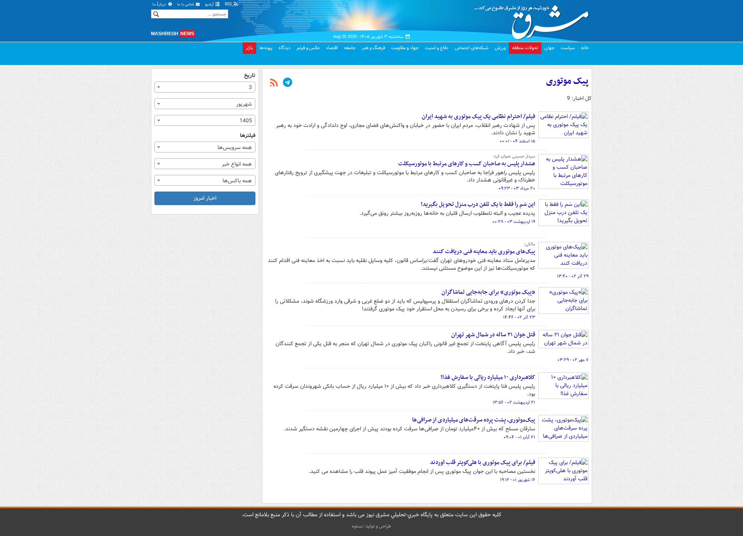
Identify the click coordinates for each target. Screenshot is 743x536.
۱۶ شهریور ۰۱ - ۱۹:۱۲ (517, 479)
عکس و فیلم (308, 47)
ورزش (500, 47)
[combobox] (204, 87)
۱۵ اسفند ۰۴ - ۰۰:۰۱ (517, 141)
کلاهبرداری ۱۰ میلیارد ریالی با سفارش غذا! (487, 377)
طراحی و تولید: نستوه (371, 526)
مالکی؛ (529, 244)
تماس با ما (186, 4)
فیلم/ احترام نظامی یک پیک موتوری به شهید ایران (478, 116)
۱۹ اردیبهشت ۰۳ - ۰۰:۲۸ (513, 221)
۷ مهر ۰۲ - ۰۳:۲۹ (573, 359)
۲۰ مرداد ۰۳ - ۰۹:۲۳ (516, 188)
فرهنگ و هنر (373, 47)
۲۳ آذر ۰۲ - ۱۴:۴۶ (519, 317)
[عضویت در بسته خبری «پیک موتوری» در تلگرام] (287, 83)
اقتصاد (332, 47)
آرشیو (210, 4)
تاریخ (249, 76)
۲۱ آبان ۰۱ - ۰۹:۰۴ (519, 437)
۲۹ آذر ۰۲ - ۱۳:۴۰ (573, 276)
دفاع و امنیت (437, 47)
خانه (585, 47)
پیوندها (265, 47)
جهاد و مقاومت (405, 47)
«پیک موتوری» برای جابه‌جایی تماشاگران (488, 292)
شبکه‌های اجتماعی (471, 47)
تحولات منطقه (525, 47)
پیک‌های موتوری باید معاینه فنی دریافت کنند (484, 252)
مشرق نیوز (534, 19)
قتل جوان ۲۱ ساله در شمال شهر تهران (493, 335)
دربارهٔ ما (159, 4)
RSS (229, 4)
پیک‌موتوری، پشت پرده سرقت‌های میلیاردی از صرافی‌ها (473, 420)
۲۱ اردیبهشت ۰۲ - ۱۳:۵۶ (514, 402)
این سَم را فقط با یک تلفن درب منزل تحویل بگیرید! (478, 204)
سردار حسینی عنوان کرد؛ (514, 156)
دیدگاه (285, 47)
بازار (249, 47)
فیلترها (247, 136)
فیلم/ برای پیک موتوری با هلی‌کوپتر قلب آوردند (482, 462)
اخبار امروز (204, 198)
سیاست (568, 47)
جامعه (350, 47)
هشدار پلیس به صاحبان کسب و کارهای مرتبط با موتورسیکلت (466, 164)
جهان (549, 47)
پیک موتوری (567, 81)
